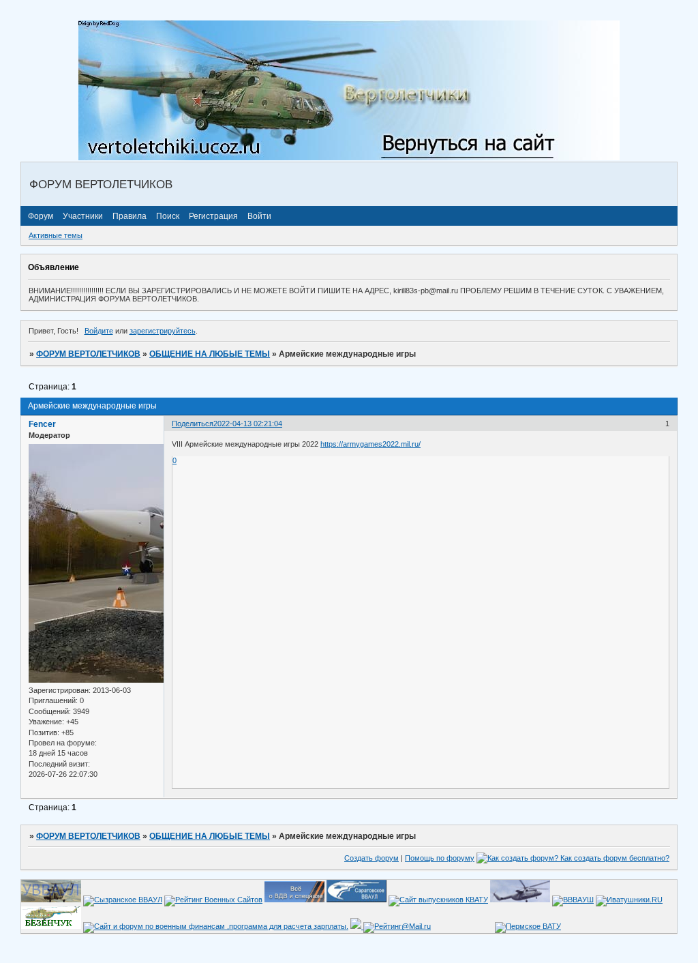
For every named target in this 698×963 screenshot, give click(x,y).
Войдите (99, 331)
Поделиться (192, 423)
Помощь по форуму (439, 858)
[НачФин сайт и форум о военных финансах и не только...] (215, 926)
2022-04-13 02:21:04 (247, 423)
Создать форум (371, 858)
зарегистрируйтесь (163, 331)
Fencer (42, 424)
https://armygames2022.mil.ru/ (370, 444)
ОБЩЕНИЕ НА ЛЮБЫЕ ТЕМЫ (209, 354)
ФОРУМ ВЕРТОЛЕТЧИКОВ (88, 354)
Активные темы (55, 235)
